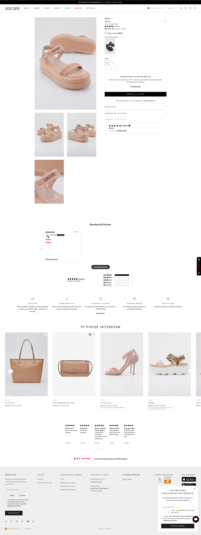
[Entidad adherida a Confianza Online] (164, 480)
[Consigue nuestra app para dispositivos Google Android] (189, 485)
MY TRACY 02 (105, 403)
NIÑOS (47, 8)
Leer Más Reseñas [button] (101, 267)
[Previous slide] (41, 248)
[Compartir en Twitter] (118, 119)
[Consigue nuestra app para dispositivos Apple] (189, 479)
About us (40, 479)
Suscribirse (13, 513)
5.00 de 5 (81, 279)
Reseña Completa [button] (51, 259)
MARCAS (57, 8)
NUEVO (68, 8)
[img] (49, 232)
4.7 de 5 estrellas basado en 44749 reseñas (110, 459)
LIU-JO (107, 19)
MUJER (26, 8)
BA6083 (151, 403)
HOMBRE (37, 8)
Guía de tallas (127, 479)
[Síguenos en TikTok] (33, 521)
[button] (109, 26)
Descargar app (135, 86)
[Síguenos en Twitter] (11, 521)
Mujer (12, 495)
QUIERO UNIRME (178, 526)
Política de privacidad (170, 520)
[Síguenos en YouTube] (28, 521)
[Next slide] (160, 248)
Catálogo (90, 8)
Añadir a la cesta (136, 94)
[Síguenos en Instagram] (17, 521)
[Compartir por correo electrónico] (124, 119)
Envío (62, 479)
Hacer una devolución (68, 490)
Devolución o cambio (68, 483)
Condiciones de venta (68, 486)
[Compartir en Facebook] (116, 119)
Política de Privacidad (44, 483)
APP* (120, 2)
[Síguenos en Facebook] (6, 521)
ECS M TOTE (10, 403)
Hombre (22, 495)
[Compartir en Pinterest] (121, 119)
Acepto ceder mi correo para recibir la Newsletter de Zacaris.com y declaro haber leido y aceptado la (179, 518)
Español (171, 8)
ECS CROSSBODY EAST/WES (64, 403)
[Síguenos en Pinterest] (22, 521)
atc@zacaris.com (96, 482)
